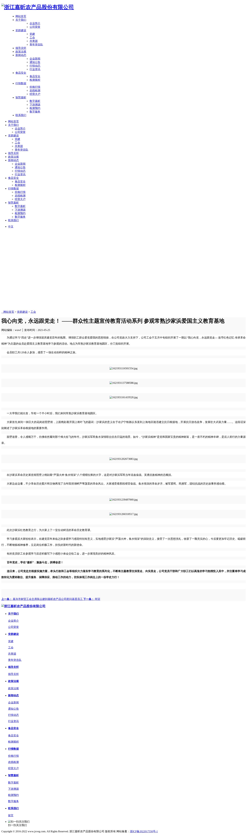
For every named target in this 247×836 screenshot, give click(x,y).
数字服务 (35, 111)
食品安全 (20, 72)
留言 (10, 815)
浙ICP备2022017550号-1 (144, 831)
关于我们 (20, 19)
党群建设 (20, 30)
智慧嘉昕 (20, 97)
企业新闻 (35, 58)
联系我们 (20, 115)
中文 (10, 226)
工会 (32, 37)
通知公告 (35, 62)
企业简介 (35, 23)
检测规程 (35, 79)
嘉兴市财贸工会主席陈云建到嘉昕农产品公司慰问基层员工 (42, 599)
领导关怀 (20, 48)
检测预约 (35, 108)
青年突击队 (36, 44)
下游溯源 (35, 104)
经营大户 (35, 94)
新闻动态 (20, 55)
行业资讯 (35, 69)
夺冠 (91, 599)
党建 (32, 33)
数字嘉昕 (35, 101)
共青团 (34, 41)
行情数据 (20, 83)
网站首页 (20, 16)
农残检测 (35, 90)
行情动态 (35, 65)
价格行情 (35, 86)
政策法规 (20, 51)
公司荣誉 (35, 26)
